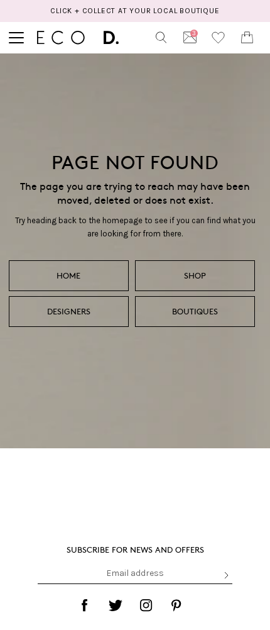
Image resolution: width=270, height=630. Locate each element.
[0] (247, 37)
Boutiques (195, 311)
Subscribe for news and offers (135, 549)
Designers (68, 311)
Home (68, 275)
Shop (195, 275)
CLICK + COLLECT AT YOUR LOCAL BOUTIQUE (134, 10)
